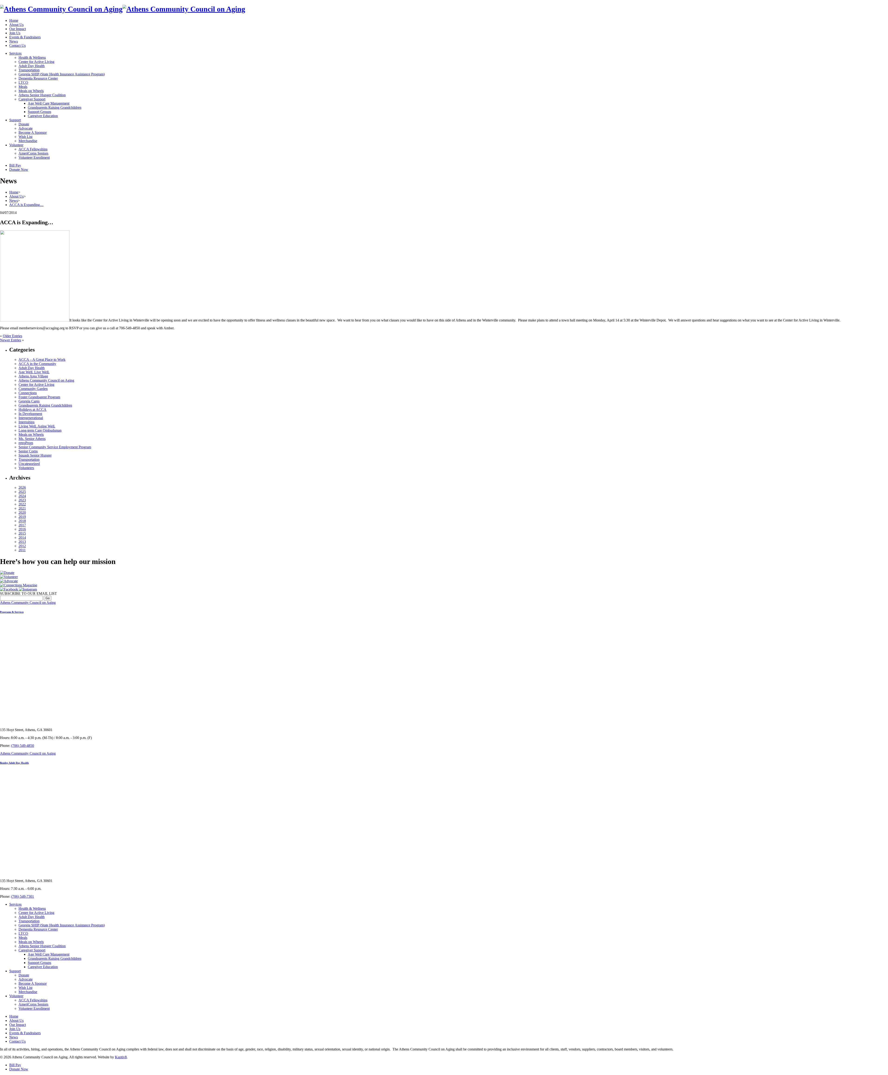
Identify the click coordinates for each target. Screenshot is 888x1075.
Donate (23, 124)
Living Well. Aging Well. (36, 426)
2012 (22, 546)
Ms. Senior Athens (32, 439)
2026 (22, 487)
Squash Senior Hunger (35, 455)
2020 (22, 512)
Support (15, 120)
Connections (27, 393)
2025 (22, 492)
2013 (22, 542)
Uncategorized (29, 464)
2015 (22, 533)
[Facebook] (9, 589)
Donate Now (18, 169)
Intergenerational (30, 418)
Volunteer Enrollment (34, 157)
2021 (22, 508)
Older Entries (12, 336)
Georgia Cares (29, 401)
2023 (22, 500)
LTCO (23, 82)
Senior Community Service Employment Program (54, 447)
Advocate (25, 128)
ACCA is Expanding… (26, 205)
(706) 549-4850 (22, 746)
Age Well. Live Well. (33, 372)
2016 (22, 529)
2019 (22, 517)
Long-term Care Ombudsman (40, 430)
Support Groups (39, 112)
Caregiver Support (31, 99)
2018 (22, 521)
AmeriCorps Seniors (33, 153)
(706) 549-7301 (22, 896)
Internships (26, 422)
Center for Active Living (36, 62)
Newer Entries (10, 340)
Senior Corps (28, 451)
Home (13, 20)
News (13, 41)
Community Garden (33, 389)
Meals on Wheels (31, 91)
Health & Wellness (32, 57)
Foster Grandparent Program (39, 397)
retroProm (25, 443)
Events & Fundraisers (25, 37)
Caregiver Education (43, 116)
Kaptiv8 (121, 1057)
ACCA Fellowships (32, 149)
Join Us (14, 33)
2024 (22, 496)
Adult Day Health (31, 66)
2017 (22, 525)
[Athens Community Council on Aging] (122, 9)
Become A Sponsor (32, 132)
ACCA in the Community (37, 364)
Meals (22, 87)
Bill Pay (15, 165)
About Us (16, 25)
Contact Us (17, 45)
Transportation (29, 70)
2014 (22, 537)
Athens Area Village (33, 376)
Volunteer (16, 145)
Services (15, 53)
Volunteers (26, 468)
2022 (22, 504)
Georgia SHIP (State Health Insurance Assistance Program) (61, 74)
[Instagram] (28, 589)
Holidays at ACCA (32, 409)
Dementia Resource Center (38, 78)
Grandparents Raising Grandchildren (54, 107)
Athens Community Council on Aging (46, 380)
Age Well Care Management (48, 103)
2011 (22, 550)
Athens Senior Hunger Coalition (42, 95)
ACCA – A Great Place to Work (41, 359)
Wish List (25, 137)
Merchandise (27, 141)
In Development (30, 414)
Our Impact (17, 29)
